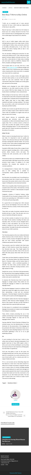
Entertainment (6, 437)
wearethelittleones (8, 2)
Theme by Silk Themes (15, 473)
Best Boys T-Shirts (12, 383)
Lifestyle (10, 7)
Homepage (4, 7)
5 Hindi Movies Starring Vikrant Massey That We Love (13, 440)
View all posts (15, 404)
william (6, 19)
